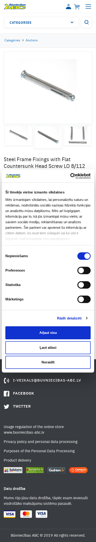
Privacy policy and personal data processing (40, 442)
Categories (21, 22)
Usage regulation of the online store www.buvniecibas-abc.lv (34, 430)
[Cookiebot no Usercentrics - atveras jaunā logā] (70, 176)
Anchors (32, 40)
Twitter (22, 407)
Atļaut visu (48, 333)
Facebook (23, 394)
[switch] (84, 270)
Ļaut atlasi (48, 347)
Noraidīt (48, 362)
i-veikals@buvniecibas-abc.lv (47, 380)
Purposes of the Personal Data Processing (39, 451)
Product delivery (17, 460)
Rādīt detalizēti (69, 318)
